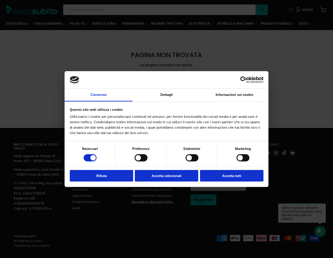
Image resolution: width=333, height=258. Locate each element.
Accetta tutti (231, 176)
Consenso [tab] (98, 95)
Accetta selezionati (166, 176)
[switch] (141, 157)
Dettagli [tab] (166, 95)
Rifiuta (101, 176)
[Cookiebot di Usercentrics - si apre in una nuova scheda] (243, 79)
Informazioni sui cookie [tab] (234, 95)
